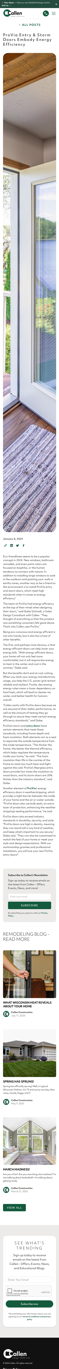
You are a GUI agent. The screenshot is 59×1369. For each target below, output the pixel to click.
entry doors (33, 725)
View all (14, 1207)
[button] (53, 13)
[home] (16, 13)
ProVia (31, 788)
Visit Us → (6, 5)
